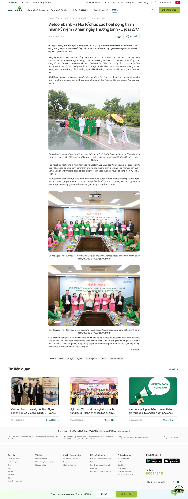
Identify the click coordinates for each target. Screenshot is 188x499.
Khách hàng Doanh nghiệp (44, 462)
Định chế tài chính (41, 465)
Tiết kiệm (11, 471)
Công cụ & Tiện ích (59, 10)
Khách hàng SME (41, 458)
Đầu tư (10, 478)
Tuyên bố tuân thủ (124, 471)
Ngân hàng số (13, 462)
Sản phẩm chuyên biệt (70, 458)
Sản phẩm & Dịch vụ (36, 10)
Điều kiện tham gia (69, 465)
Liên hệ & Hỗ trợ (80, 10)
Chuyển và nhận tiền (15, 481)
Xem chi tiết (51, 420)
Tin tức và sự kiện (79, 18)
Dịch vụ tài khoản (14, 458)
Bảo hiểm (11, 475)
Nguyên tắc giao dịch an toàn (100, 465)
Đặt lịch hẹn (94, 462)
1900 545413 (165, 2)
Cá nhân (13, 2)
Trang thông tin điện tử (58, 18)
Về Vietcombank (93, 2)
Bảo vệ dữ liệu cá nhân (125, 475)
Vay (9, 468)
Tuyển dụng (142, 2)
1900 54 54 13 (155, 473)
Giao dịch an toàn (101, 10)
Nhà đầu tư (118, 2)
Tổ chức (24, 2)
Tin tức (106, 2)
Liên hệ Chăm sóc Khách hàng (100, 458)
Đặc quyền (66, 462)
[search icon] (153, 10)
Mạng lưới (130, 2)
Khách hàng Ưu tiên (42, 2)
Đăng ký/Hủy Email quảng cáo (100, 471)
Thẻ (9, 465)
